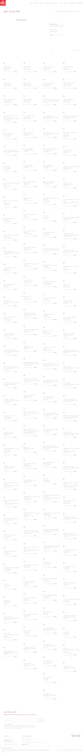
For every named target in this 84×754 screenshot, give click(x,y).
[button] (59, 35)
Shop (56, 3)
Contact (66, 3)
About (60, 3)
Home (31, 3)
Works (64, 11)
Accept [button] (80, 749)
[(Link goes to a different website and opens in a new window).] (72, 736)
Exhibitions (41, 3)
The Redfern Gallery (3, 3)
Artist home (58, 11)
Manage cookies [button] (60, 750)
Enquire (51, 35)
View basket (77, 3)
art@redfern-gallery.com (8, 740)
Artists (36, 3)
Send (42, 720)
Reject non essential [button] (71, 749)
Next (79, 50)
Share (52, 50)
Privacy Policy (24, 744)
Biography (78, 11)
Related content (70, 11)
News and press (49, 3)
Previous (74, 50)
